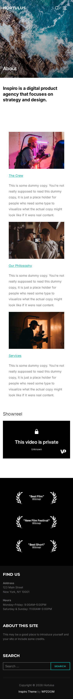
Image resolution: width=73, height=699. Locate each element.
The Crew (16, 176)
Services (15, 356)
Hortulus (14, 8)
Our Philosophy (20, 266)
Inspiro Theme (27, 691)
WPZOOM (48, 691)
